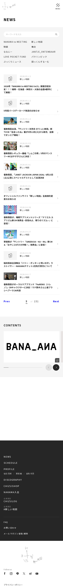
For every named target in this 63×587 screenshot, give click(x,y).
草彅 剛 (19, 473)
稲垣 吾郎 (8, 473)
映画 (6, 46)
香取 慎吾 (30, 473)
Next (56, 301)
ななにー (8, 51)
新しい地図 (37, 41)
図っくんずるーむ (40, 61)
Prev (7, 301)
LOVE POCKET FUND (15, 56)
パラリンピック (39, 56)
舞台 (34, 46)
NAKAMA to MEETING (15, 41)
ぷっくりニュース (12, 61)
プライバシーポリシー (13, 584)
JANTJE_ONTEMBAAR (44, 51)
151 (36, 301)
